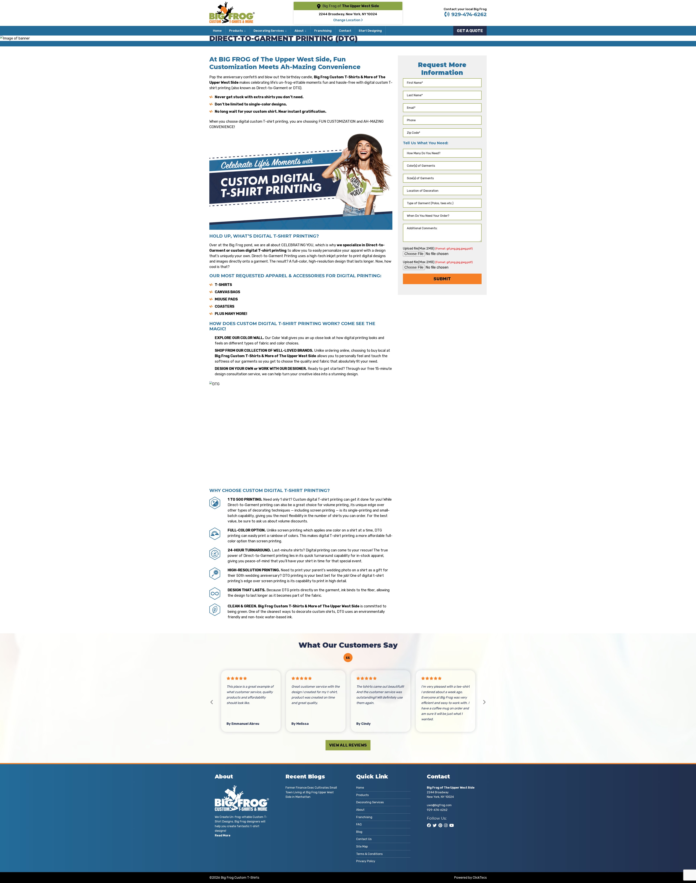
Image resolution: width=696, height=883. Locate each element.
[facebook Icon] (429, 825)
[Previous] (211, 702)
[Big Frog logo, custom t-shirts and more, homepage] (232, 4)
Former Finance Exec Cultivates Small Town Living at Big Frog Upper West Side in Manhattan (311, 792)
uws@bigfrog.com (439, 805)
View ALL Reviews (348, 745)
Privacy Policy (365, 861)
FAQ (359, 824)
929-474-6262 (469, 14)
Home (217, 30)
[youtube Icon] (451, 825)
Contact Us (364, 839)
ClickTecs (480, 878)
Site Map (362, 846)
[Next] (484, 702)
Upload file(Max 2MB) (438, 248)
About (299, 30)
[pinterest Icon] (440, 825)
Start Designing (370, 30)
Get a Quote (470, 30)
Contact (345, 30)
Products (236, 30)
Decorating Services (269, 30)
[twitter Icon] (435, 825)
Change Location (347, 20)
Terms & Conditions (369, 854)
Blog (359, 832)
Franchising (323, 30)
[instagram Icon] (446, 825)
